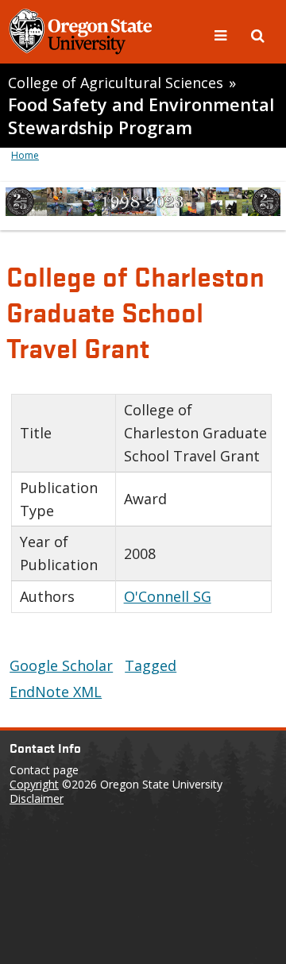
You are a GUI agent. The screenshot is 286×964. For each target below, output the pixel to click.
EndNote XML (56, 691)
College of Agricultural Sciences (115, 82)
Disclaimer (37, 798)
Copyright (34, 784)
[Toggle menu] (222, 34)
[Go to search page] (258, 34)
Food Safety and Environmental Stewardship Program (141, 116)
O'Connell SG (167, 596)
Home (25, 155)
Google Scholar (61, 665)
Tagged (150, 665)
